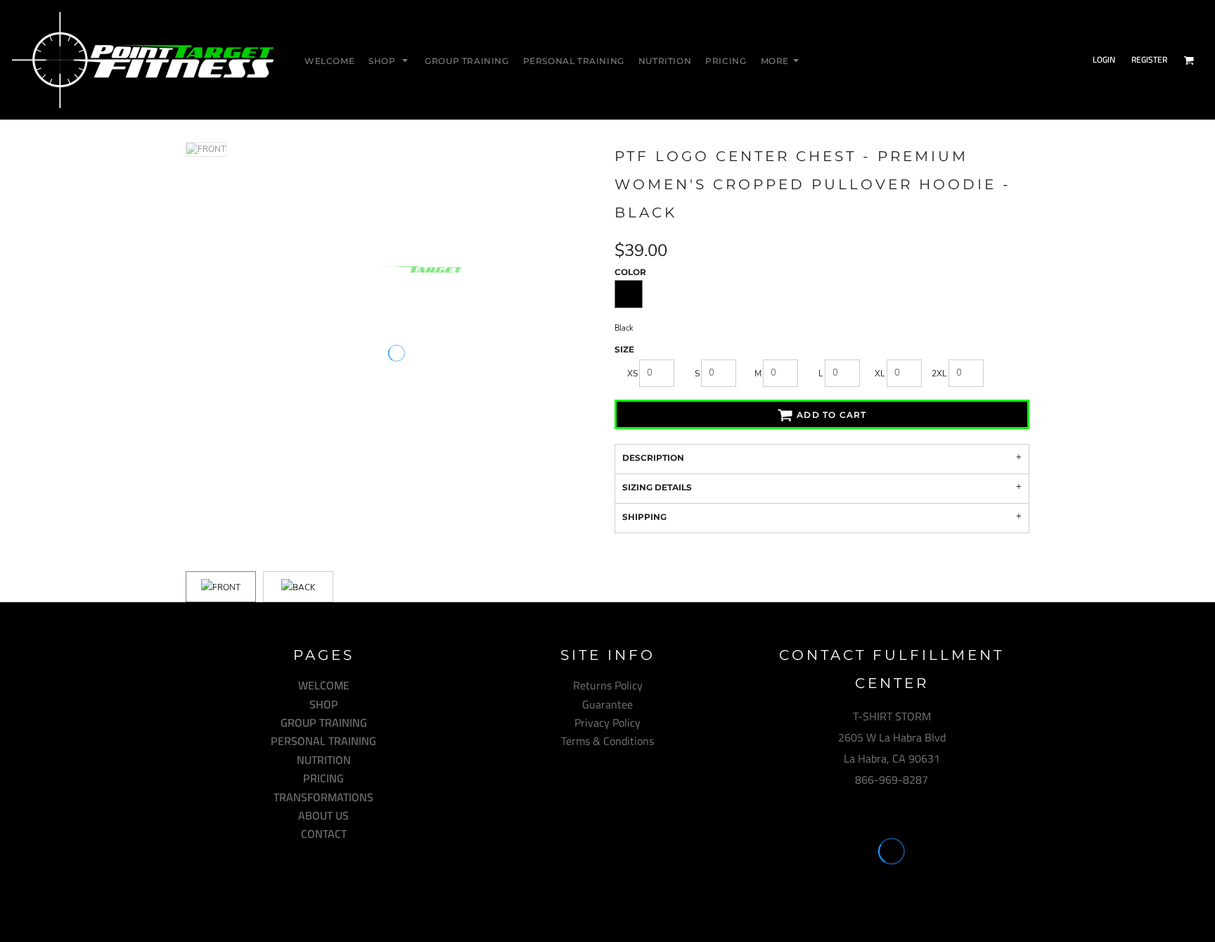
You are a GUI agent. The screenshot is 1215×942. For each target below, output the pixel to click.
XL (880, 373)
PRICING (323, 778)
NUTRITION (324, 759)
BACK (304, 587)
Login (1104, 59)
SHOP (323, 704)
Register (1149, 59)
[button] (389, 60)
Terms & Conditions (607, 740)
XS (632, 373)
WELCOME (323, 685)
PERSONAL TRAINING (323, 740)
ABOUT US (323, 815)
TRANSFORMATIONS (323, 797)
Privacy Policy (607, 722)
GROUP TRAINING (324, 722)
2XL (939, 373)
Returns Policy (608, 685)
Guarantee (607, 704)
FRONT (226, 587)
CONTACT (324, 833)
